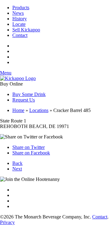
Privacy (7, 222)
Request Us (23, 99)
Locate (19, 24)
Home (18, 110)
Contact (19, 35)
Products (20, 7)
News (18, 13)
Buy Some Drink (29, 94)
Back (17, 163)
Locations (38, 110)
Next (17, 168)
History (19, 18)
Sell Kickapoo (26, 29)
